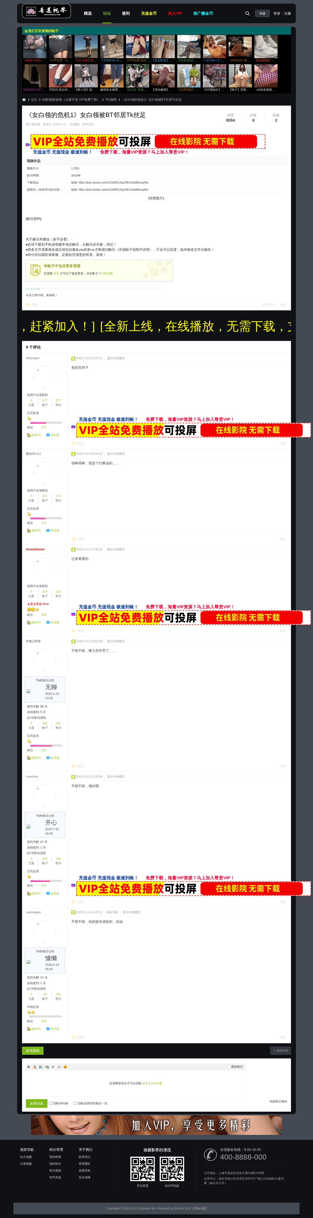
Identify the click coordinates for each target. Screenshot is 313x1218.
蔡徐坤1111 (33, 454)
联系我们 (84, 1157)
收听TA (36, 435)
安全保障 (84, 1177)
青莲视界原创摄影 (24, 99)
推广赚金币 (203, 13)
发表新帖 (33, 1051)
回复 (35, 304)
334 (58, 858)
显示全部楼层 (116, 358)
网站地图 (200, 1208)
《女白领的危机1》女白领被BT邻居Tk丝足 (152, 99)
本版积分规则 (278, 1101)
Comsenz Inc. (148, 1208)
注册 (287, 13)
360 (44, 723)
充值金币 (149, 13)
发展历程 (84, 1170)
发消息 (55, 435)
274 (44, 496)
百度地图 (26, 1163)
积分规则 (55, 1170)
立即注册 (107, 273)
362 (58, 723)
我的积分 (55, 1163)
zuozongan (33, 912)
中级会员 (33, 1007)
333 (44, 858)
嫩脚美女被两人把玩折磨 (116, 89)
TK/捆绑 (111, 99)
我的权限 (55, 1157)
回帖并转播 (60, 1103)
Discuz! (179, 1208)
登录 (276, 13)
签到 (126, 13)
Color (34, 1066)
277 (44, 400)
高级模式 (237, 1066)
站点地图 (26, 1157)
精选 (88, 13)
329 (44, 591)
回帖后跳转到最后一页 (92, 1103)
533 (58, 994)
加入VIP (175, 13)
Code (59, 1066)
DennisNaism (35, 549)
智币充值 (55, 1177)
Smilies (65, 1066)
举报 (283, 304)
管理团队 (84, 1163)
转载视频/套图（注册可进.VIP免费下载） (71, 99)
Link (47, 1066)
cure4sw (32, 776)
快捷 (262, 13)
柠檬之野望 (33, 641)
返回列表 (282, 1050)
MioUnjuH (32, 358)
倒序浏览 (88, 124)
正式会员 (33, 413)
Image (40, 1066)
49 (45, 994)
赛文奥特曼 (33, 124)
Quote (53, 1066)
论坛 (107, 13)
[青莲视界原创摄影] (46, 17)
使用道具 (268, 304)
